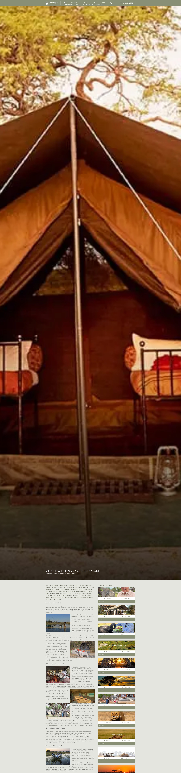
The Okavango (68, 4)
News (94, 2)
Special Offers (100, 4)
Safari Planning (74, 2)
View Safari (101, 601)
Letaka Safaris (49, 723)
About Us (86, 2)
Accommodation (88, 4)
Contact (103, 2)
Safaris (78, 4)
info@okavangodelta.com (127, 2)
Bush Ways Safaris (53, 725)
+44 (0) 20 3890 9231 (128, 3)
